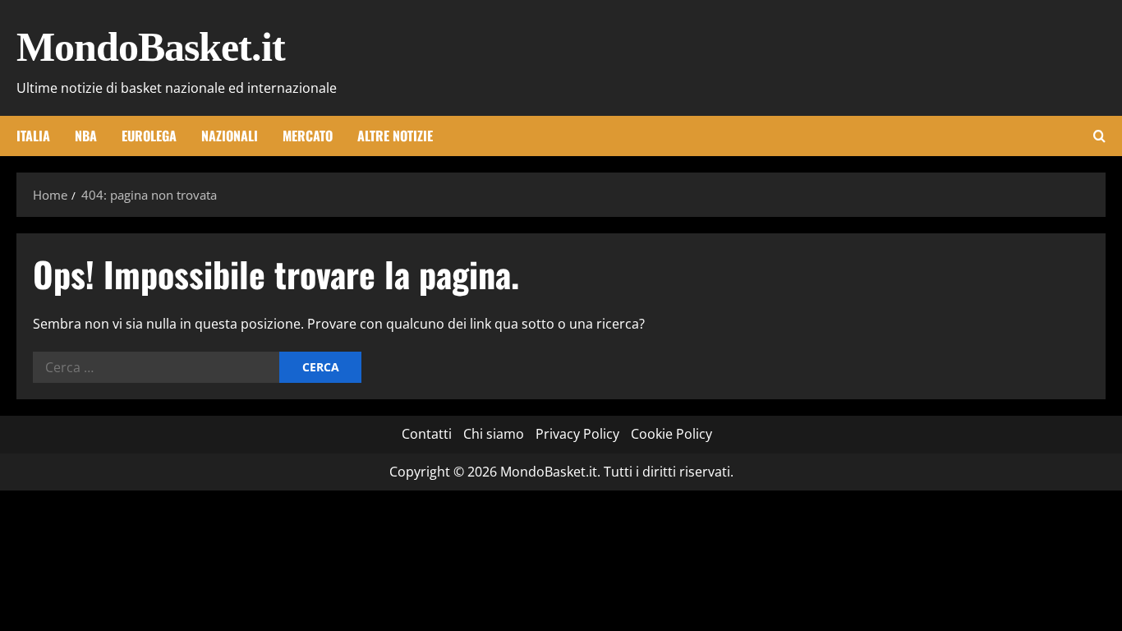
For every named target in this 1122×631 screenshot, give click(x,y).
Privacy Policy (577, 434)
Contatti (427, 434)
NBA (86, 135)
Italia (33, 135)
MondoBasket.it (150, 47)
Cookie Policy (671, 434)
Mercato (308, 135)
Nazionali (229, 135)
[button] (1099, 136)
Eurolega (149, 135)
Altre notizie (395, 135)
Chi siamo (493, 434)
